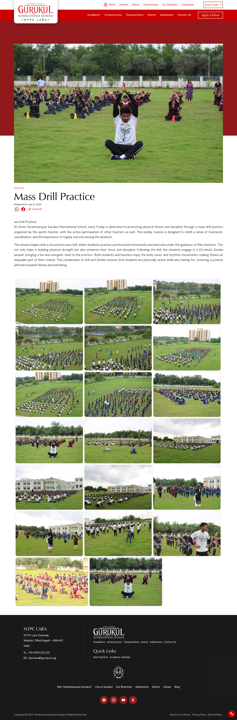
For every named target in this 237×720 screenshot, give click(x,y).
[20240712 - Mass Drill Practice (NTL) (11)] (118, 440)
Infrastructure (113, 15)
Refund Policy (215, 715)
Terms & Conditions (180, 715)
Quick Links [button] (212, 4)
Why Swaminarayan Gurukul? (74, 687)
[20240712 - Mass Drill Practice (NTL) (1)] (49, 301)
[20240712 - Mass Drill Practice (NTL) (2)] (118, 301)
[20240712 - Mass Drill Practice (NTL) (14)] (118, 487)
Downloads (188, 5)
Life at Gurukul (104, 687)
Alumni (135, 5)
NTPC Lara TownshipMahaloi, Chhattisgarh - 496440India (43, 640)
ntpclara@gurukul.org (42, 658)
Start (27, 273)
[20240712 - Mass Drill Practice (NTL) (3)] (187, 301)
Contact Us (184, 15)
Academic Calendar (120, 657)
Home (111, 5)
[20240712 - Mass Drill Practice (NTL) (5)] (118, 348)
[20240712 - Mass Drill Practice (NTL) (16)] (49, 533)
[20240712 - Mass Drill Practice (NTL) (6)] (187, 348)
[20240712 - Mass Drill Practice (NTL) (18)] (187, 533)
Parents (123, 5)
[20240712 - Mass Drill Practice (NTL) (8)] (118, 394)
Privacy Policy (199, 715)
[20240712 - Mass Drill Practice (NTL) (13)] (49, 487)
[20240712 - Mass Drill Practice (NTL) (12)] (187, 440)
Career (167, 687)
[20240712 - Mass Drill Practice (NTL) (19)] (52, 582)
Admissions (166, 15)
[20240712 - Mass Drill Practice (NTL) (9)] (187, 394)
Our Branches (170, 5)
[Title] (126, 582)
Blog (177, 687)
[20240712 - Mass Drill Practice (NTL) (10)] (49, 440)
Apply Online (210, 15)
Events (152, 15)
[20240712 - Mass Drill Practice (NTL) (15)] (187, 487)
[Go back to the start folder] (18, 273)
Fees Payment (100, 657)
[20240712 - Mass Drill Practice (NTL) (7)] (49, 394)
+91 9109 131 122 (39, 652)
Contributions (150, 5)
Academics (93, 15)
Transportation (134, 15)
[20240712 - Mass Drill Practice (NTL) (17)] (118, 533)
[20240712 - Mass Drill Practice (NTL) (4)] (49, 348)
